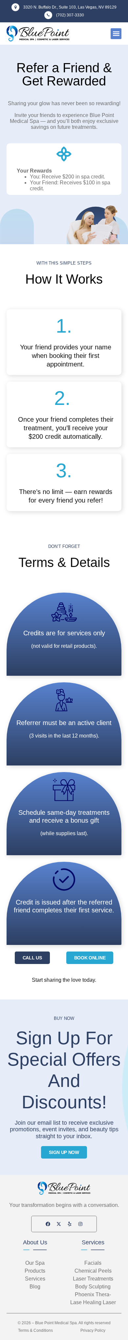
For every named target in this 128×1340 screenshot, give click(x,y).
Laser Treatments (93, 1278)
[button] (116, 33)
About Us (35, 1242)
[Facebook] (48, 1224)
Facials (92, 1263)
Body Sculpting (93, 1286)
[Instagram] (80, 1224)
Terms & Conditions (35, 1330)
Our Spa (35, 1263)
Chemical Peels (93, 1271)
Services (93, 1242)
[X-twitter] (58, 1224)
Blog (35, 1286)
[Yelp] (69, 1224)
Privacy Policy (92, 1330)
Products (35, 1271)
